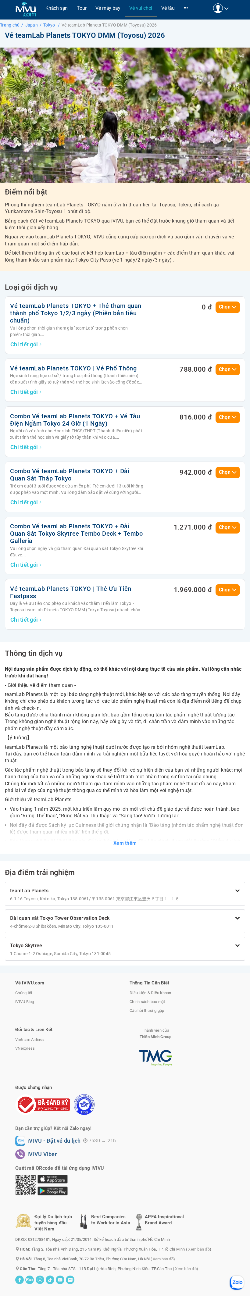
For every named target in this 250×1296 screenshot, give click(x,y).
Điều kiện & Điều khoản (150, 993)
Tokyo (49, 25)
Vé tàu (168, 8)
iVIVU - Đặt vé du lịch (54, 1141)
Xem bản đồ (199, 1249)
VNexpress (25, 1048)
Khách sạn (56, 8)
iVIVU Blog (24, 1001)
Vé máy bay (107, 8)
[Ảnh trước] (8, 115)
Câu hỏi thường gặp (147, 1010)
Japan (31, 25)
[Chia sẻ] (241, 56)
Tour (81, 8)
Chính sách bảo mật (147, 1001)
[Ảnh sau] (241, 115)
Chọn (224, 307)
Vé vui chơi (140, 8)
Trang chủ (10, 25)
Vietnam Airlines (30, 1039)
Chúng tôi (23, 993)
